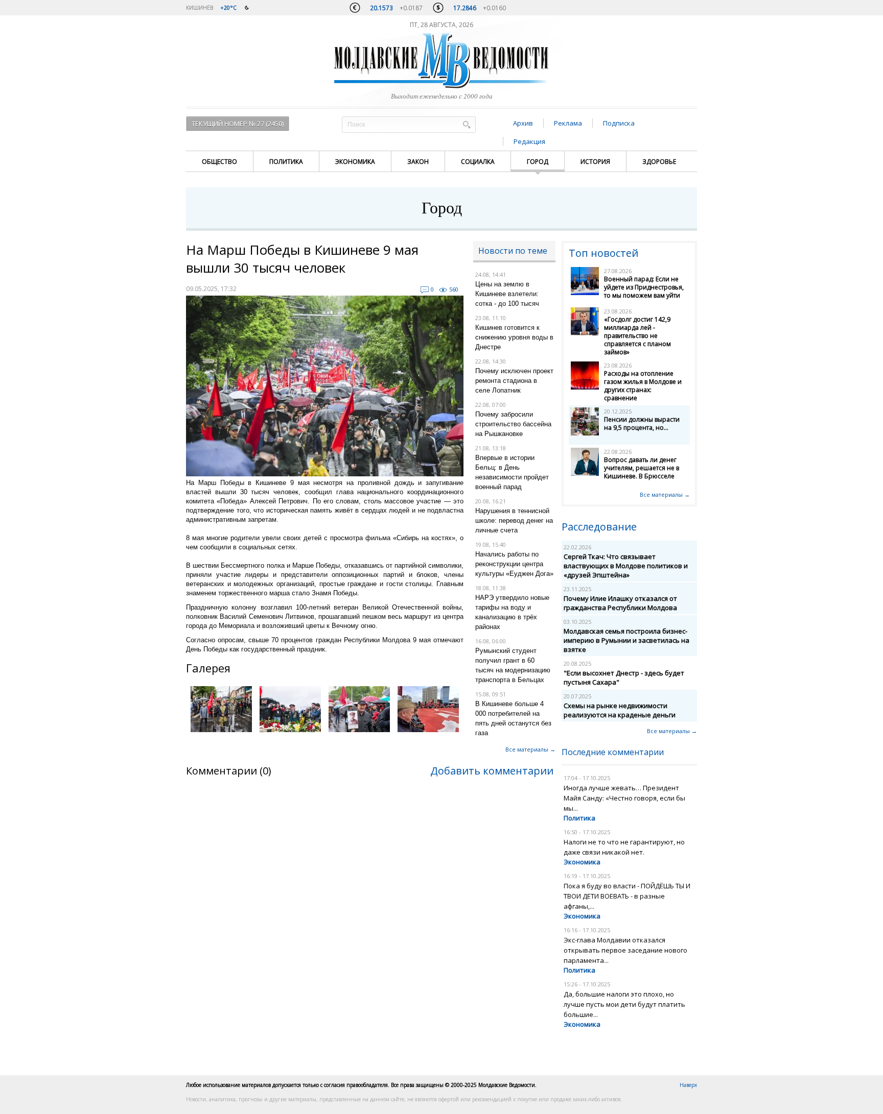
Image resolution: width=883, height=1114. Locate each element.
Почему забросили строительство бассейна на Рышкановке (513, 424)
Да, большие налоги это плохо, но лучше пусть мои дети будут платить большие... (624, 1004)
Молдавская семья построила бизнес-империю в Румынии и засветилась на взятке (626, 640)
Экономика (355, 161)
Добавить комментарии (491, 770)
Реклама (568, 123)
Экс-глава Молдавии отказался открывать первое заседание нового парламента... (625, 950)
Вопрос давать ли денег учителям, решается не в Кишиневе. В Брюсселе (641, 467)
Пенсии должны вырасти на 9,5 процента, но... (642, 423)
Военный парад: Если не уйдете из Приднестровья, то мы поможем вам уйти (644, 287)
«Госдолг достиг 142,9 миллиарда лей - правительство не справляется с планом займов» (637, 335)
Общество (219, 161)
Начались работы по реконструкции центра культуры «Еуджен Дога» (514, 563)
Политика (286, 161)
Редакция (529, 141)
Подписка (619, 123)
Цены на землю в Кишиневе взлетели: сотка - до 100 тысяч (507, 293)
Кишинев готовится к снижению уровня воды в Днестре (514, 337)
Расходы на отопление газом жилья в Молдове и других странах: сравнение (643, 385)
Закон (418, 161)
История (595, 161)
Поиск (466, 124)
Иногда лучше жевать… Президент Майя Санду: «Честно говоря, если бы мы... (624, 798)
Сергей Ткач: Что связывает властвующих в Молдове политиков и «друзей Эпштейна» (626, 565)
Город (537, 161)
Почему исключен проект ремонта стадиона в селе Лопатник (514, 380)
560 (453, 289)
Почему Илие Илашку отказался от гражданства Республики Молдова (620, 603)
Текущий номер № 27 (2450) (238, 123)
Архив (523, 123)
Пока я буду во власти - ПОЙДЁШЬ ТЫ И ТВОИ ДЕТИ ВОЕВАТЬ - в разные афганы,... (627, 896)
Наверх (688, 1084)
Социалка (478, 161)
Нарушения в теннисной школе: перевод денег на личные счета (514, 520)
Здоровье (659, 161)
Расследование (599, 527)
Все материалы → (530, 749)
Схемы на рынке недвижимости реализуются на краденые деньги (620, 710)
